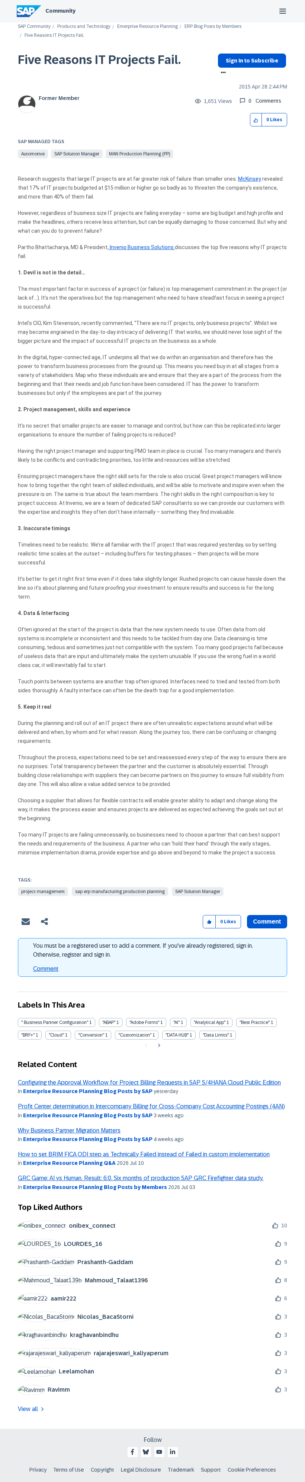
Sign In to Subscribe (252, 61)
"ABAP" (108, 1022)
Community (60, 11)
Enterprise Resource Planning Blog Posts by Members (95, 1187)
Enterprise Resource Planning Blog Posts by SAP (87, 1091)
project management (43, 891)
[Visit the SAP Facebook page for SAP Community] (132, 1452)
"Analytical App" (209, 1022)
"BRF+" (28, 1035)
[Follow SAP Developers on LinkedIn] (173, 1452)
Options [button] (222, 73)
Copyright (102, 1470)
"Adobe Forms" (144, 1022)
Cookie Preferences (252, 1470)
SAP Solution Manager (76, 154)
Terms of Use (68, 1470)
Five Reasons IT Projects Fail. (99, 60)
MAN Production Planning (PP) (139, 154)
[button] (256, 119)
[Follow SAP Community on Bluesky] (146, 1452)
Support (211, 1470)
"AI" (176, 1022)
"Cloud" (56, 1035)
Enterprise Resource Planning (147, 26)
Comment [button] (267, 921)
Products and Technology (83, 26)
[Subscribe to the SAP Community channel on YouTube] (159, 1452)
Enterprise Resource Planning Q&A (69, 1163)
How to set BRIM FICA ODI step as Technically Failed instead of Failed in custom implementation (144, 1154)
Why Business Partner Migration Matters (69, 1130)
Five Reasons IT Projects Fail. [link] (54, 35)
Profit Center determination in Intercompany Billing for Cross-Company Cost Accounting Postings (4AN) (151, 1106)
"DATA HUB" (177, 1035)
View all (28, 1409)
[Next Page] (158, 1045)
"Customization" (134, 1035)
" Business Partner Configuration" (54, 1022)
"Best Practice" (255, 1022)
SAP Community (34, 26)
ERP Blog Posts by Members (212, 26)
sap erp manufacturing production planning (120, 891)
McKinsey (249, 179)
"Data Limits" (216, 1035)
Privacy (37, 1470)
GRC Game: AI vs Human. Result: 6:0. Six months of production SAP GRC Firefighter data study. (140, 1178)
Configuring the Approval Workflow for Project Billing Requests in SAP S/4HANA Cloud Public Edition (149, 1082)
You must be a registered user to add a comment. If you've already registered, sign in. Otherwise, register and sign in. (143, 950)
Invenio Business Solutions (142, 247)
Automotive (33, 154)
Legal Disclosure (141, 1470)
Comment (45, 969)
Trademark (181, 1470)
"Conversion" (91, 1035)
